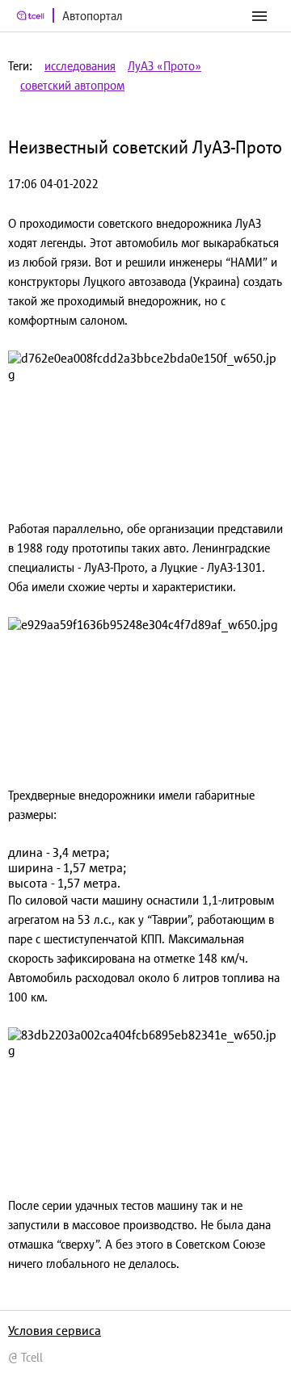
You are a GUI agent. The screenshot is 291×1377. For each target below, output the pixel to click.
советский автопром (72, 85)
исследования (80, 65)
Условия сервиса (54, 1330)
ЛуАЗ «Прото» (164, 65)
